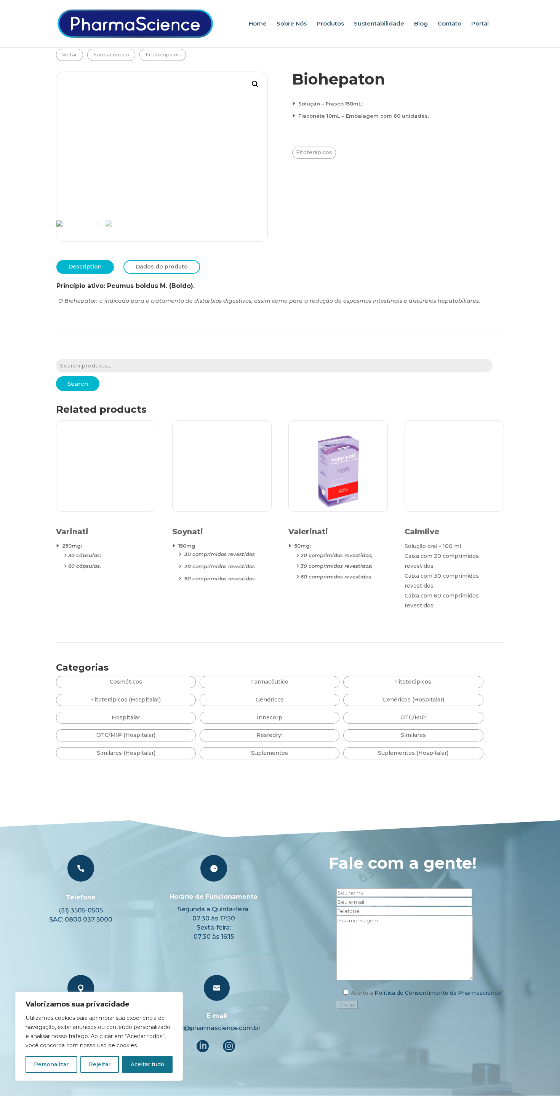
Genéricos (270, 699)
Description (85, 266)
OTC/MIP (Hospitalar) (125, 735)
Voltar (69, 55)
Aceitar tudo (147, 1064)
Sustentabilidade (379, 24)
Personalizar (51, 1064)
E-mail (216, 1015)
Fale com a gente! (403, 863)
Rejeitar (99, 1064)
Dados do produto (162, 266)
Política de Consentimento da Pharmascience (437, 992)
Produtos (330, 24)
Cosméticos (126, 681)
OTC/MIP (413, 717)
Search (77, 383)
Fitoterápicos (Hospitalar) (126, 699)
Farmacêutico (111, 55)
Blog (421, 24)
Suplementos (269, 752)
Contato (449, 24)
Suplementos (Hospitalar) (413, 752)
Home (258, 24)
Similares (413, 735)
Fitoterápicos (163, 55)
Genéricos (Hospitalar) (413, 699)
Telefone (81, 897)
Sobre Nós (292, 24)
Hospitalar (126, 717)
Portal (480, 24)
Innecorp (269, 717)
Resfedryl (269, 735)
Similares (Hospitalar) (126, 752)
